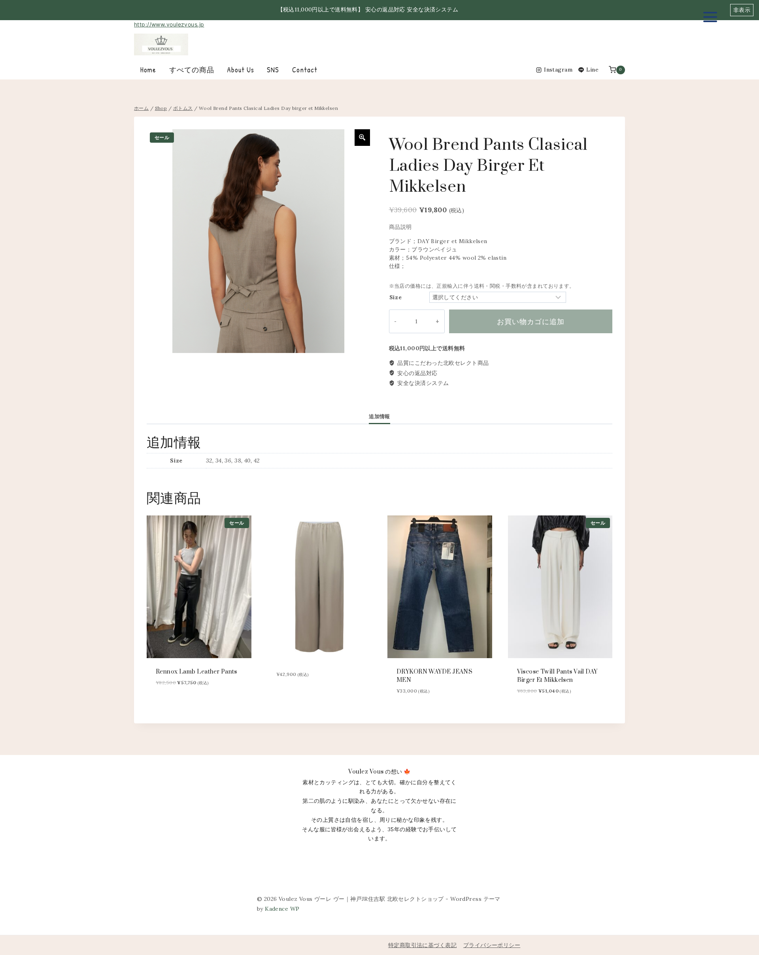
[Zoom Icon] (362, 137)
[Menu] (710, 17)
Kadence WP (282, 908)
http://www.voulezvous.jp (169, 24)
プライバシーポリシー (491, 945)
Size (395, 297)
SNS (273, 70)
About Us (240, 70)
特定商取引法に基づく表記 (422, 945)
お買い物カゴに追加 (531, 321)
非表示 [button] (741, 9)
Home (148, 70)
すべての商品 (191, 70)
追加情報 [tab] (379, 416)
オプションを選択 (294, 697)
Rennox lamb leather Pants (196, 672)
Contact (304, 70)
